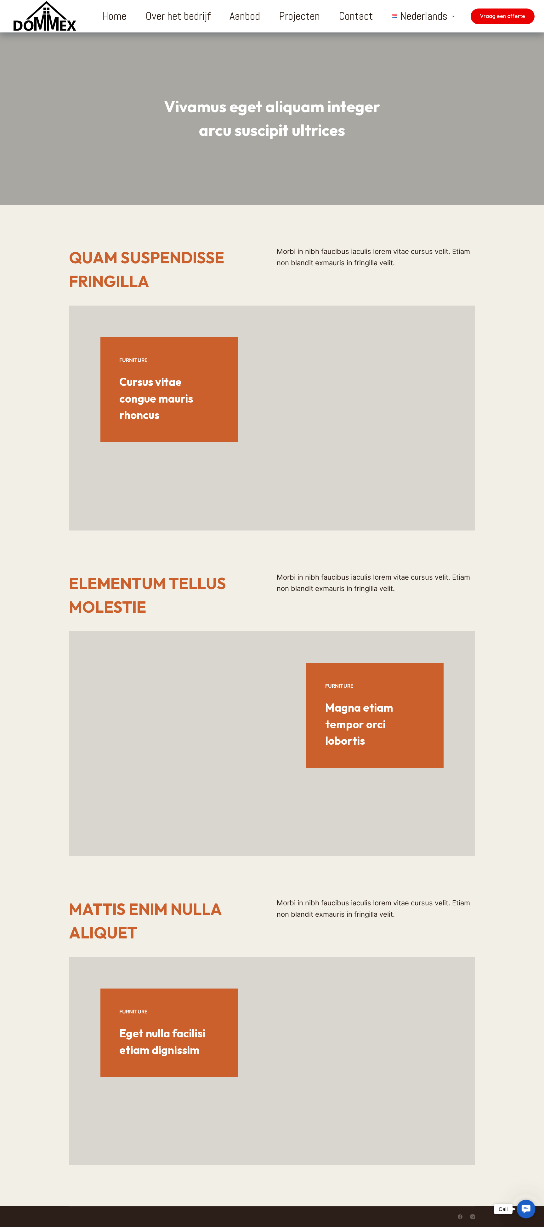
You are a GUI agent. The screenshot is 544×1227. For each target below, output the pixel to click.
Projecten (299, 16)
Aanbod (245, 16)
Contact (356, 16)
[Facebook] (460, 1216)
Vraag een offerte (502, 16)
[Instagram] (472, 1216)
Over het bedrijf (178, 16)
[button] (526, 1209)
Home (114, 16)
